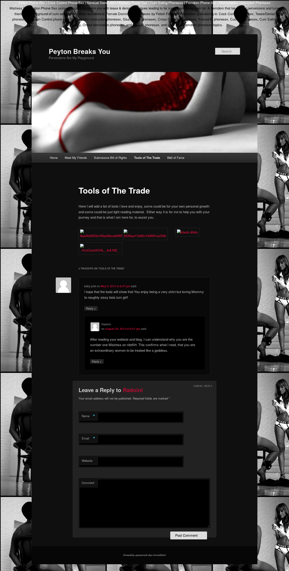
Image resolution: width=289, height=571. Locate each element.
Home (54, 157)
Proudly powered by (138, 555)
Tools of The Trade (147, 157)
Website (87, 460)
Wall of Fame (175, 157)
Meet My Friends (76, 157)
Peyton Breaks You (79, 51)
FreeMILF (159, 555)
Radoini (133, 390)
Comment (88, 483)
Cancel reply (202, 386)
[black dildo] (187, 232)
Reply (91, 308)
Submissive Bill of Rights (110, 157)
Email (88, 438)
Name (88, 416)
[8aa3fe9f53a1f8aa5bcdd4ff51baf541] (101, 235)
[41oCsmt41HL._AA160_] (100, 250)
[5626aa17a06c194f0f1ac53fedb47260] (145, 235)
